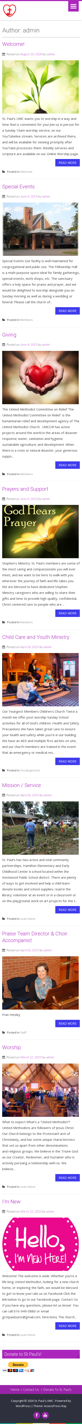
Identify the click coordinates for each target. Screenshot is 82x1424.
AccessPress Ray (55, 1406)
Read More (68, 163)
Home (15, 1390)
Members (26, 320)
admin (51, 54)
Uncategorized (30, 770)
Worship (11, 1047)
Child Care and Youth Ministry (35, 637)
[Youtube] (45, 1415)
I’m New (11, 1202)
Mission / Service (21, 785)
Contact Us (31, 1390)
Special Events (18, 187)
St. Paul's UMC (44, 1401)
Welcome (26, 172)
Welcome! (13, 44)
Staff (23, 1032)
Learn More (27, 919)
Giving (9, 335)
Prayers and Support (25, 489)
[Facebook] (36, 1415)
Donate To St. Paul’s (58, 1390)
